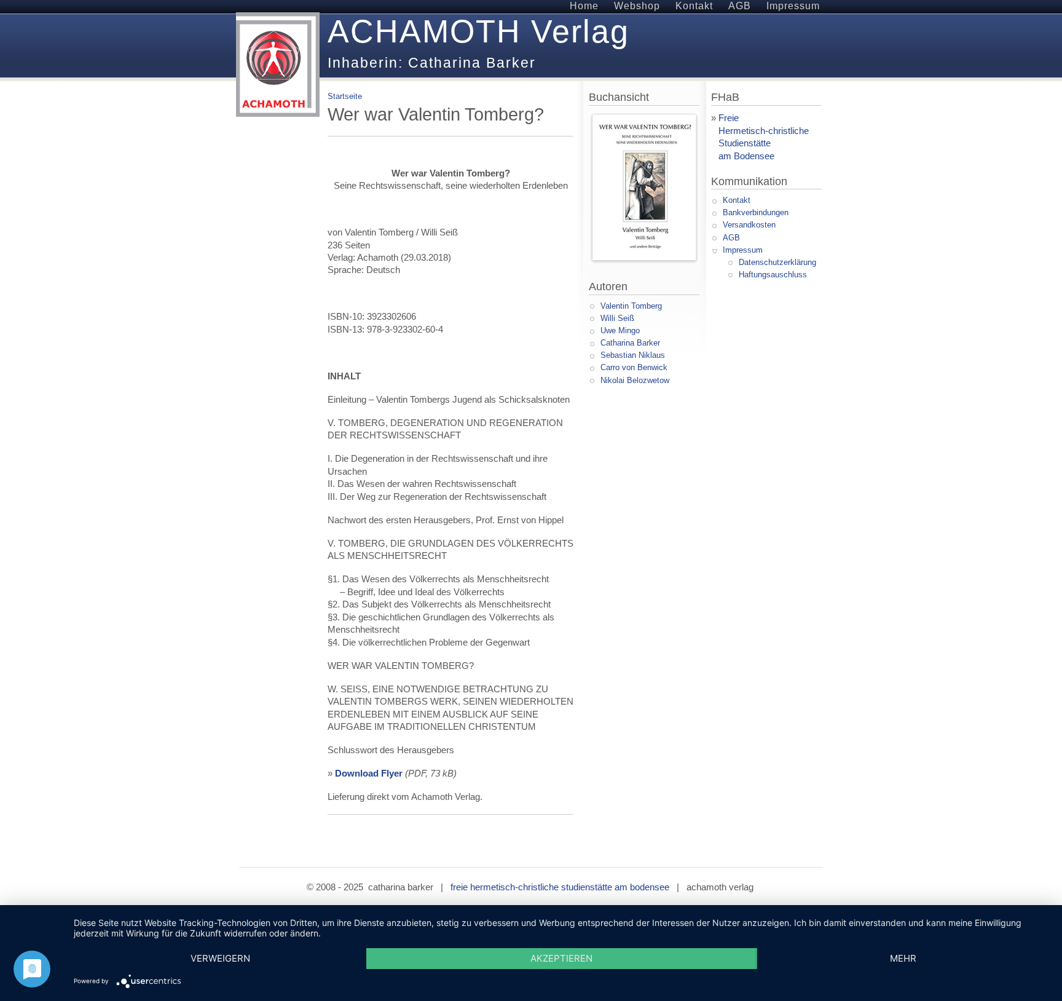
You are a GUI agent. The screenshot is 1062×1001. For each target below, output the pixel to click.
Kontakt (736, 200)
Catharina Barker (630, 342)
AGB (731, 237)
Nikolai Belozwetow (634, 380)
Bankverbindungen (756, 212)
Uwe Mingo (620, 330)
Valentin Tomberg (631, 306)
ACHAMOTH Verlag (478, 31)
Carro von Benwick (633, 367)
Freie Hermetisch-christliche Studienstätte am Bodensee (559, 887)
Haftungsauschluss (773, 274)
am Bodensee (746, 156)
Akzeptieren (561, 958)
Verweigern (220, 958)
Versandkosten (749, 224)
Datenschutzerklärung (777, 262)
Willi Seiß (617, 318)
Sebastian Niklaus (632, 355)
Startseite (345, 96)
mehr (903, 958)
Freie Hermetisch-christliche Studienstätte (760, 130)
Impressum (743, 250)
